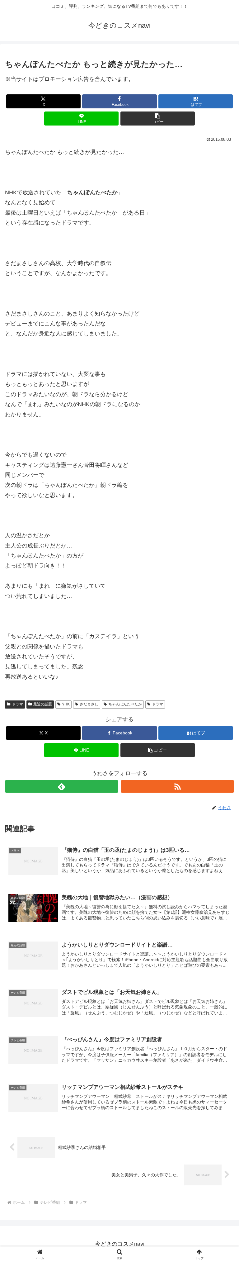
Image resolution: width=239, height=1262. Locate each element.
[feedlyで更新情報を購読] (61, 786)
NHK (66, 704)
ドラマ (17, 704)
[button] (157, 118)
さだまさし (89, 704)
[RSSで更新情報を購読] (177, 786)
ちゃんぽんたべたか (125, 704)
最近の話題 (42, 704)
